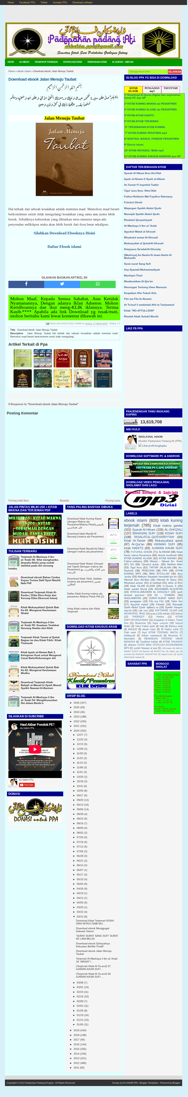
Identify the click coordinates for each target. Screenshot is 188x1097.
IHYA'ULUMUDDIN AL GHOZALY (150, 591)
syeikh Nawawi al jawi (145, 648)
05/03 (80, 883)
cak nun (143, 610)
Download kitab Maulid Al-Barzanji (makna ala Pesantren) (85, 535)
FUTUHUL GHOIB (141, 551)
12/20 (80, 739)
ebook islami (135, 520)
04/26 (80, 888)
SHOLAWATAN (132, 598)
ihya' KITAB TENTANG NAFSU (160, 632)
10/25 (80, 776)
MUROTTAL (159, 651)
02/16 (80, 996)
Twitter (44, 2)
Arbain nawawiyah (152, 635)
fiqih (162, 626)
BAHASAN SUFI (144, 533)
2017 (76, 1039)
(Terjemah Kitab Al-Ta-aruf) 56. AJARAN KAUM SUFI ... (93, 975)
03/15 (80, 916)
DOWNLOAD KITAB (72, 62)
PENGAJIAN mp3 (152, 89)
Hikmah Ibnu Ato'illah (136, 579)
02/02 (80, 1005)
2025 (76, 707)
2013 (76, 1058)
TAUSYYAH (171, 88)
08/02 (80, 832)
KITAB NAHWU (168, 558)
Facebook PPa (27, 2)
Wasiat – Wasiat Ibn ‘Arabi (166, 561)
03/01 (80, 987)
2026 (76, 702)
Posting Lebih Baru (19, 500)
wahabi (166, 613)
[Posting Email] (47, 323)
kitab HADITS (133, 548)
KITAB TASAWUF (173, 642)
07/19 (80, 842)
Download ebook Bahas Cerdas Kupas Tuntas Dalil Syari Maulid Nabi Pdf (40, 580)
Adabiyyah (129, 635)
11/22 (80, 758)
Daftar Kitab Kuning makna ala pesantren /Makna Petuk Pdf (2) (85, 595)
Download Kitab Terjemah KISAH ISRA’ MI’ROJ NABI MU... (95, 922)
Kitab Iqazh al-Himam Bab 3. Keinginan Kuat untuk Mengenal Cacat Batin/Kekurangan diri (41, 655)
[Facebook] (26, 284)
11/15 (80, 762)
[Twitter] (62, 284)
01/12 (80, 1019)
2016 (76, 1044)
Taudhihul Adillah (149, 642)
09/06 (80, 809)
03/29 (80, 907)
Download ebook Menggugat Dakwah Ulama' (92, 930)
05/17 (80, 874)
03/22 (80, 911)
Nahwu (179, 613)
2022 (76, 721)
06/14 (80, 865)
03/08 (80, 982)
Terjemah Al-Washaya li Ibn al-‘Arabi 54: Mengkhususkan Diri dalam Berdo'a (39, 700)
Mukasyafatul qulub (169, 540)
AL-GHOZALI (173, 529)
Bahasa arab (176, 626)
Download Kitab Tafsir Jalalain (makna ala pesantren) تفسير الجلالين (84, 581)
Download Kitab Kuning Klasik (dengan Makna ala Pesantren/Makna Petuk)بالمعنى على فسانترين (85, 523)
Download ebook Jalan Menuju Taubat (42, 79)
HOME (11, 62)
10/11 (80, 786)
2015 (76, 1048)
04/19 (80, 893)
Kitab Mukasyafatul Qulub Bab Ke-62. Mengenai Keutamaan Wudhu (40, 670)
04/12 (80, 897)
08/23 (80, 818)
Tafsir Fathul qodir (145, 626)
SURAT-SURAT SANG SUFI (166, 598)
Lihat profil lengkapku (154, 445)
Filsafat (160, 604)
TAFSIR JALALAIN (160, 567)
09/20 (80, 799)
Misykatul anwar (133, 582)
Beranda (64, 500)
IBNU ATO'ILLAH (159, 573)
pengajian (135, 601)
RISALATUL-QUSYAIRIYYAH (154, 537)
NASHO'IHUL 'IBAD (134, 613)
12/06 (80, 748)
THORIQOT (138, 616)
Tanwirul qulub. (151, 564)
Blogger (176, 1083)
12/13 (80, 744)
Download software (82, 2)
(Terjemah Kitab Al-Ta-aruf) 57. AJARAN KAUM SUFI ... (93, 968)
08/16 (80, 823)
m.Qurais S (169, 585)
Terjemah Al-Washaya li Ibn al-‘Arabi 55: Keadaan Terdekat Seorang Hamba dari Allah (40, 625)
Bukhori (146, 651)
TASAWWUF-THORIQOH (46, 62)
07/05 (80, 851)
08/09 (80, 827)
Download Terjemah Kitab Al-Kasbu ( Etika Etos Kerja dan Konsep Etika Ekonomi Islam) (39, 595)
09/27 (80, 795)
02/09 (80, 1001)
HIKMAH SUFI (164, 544)
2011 (76, 1067)
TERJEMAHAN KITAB (97, 62)
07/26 (80, 837)
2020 (76, 730)
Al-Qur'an (138, 544)
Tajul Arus (136, 567)
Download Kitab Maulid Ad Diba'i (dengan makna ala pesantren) (86, 550)
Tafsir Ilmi (177, 601)
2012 (76, 1063)
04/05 (80, 902)
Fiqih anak (130, 632)
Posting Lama (112, 500)
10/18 (80, 781)
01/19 (80, 1015)
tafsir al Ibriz (175, 582)
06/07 (80, 869)
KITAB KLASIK (133, 89)
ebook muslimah (167, 555)
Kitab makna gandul (168, 525)
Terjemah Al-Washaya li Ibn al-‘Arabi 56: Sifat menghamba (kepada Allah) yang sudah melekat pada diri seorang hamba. (33, 562)
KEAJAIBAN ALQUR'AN (169, 589)
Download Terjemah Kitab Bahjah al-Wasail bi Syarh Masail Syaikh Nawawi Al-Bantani (41, 685)
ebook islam (149, 629)
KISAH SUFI (174, 533)
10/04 (80, 790)
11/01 (80, 772)
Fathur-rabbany (133, 561)
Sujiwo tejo (174, 651)
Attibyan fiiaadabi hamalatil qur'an (157, 576)
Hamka (160, 616)
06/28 (80, 855)
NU (132, 564)
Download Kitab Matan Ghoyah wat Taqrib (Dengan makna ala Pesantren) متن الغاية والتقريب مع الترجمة (86, 568)
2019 (76, 1030)
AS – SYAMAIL (164, 595)
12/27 (80, 734)
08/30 (80, 814)
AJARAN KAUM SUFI (167, 548)
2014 (76, 1053)
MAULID (132, 629)
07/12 (80, 846)
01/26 (80, 1010)
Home (11, 2)
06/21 (80, 860)
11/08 (80, 767)
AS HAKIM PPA (130, 1083)
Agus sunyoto (160, 623)
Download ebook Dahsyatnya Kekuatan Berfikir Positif (93, 945)
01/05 (80, 1024)
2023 (76, 716)
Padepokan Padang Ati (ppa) (39, 1083)
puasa (154, 613)
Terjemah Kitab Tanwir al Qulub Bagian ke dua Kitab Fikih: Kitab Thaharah (41, 640)
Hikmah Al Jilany (166, 579)
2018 (76, 1035)
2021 (76, 725)
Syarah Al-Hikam (143, 529)
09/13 (80, 804)
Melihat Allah (175, 564)
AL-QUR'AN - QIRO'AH (122, 62)
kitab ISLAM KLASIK (142, 585)
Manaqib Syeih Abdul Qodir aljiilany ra (153, 606)
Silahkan (174, 71)
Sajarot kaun (167, 654)
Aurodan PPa (60, 2)
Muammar (140, 623)
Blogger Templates (149, 1083)
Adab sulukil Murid (135, 589)
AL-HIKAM (24, 62)
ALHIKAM (164, 551)
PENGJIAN (148, 570)
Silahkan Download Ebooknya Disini (64, 233)
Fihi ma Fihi (156, 601)
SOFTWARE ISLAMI (166, 610)
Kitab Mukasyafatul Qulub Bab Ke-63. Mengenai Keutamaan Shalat (40, 610)
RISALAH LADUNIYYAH (146, 654)
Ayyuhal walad (139, 604)
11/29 (80, 753)
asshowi (127, 654)
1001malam (167, 648)
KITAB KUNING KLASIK (138, 558)
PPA (164, 570)
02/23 (80, 991)
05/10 (80, 879)
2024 (76, 712)
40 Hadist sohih (169, 629)
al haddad (155, 582)
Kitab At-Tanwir (135, 540)
